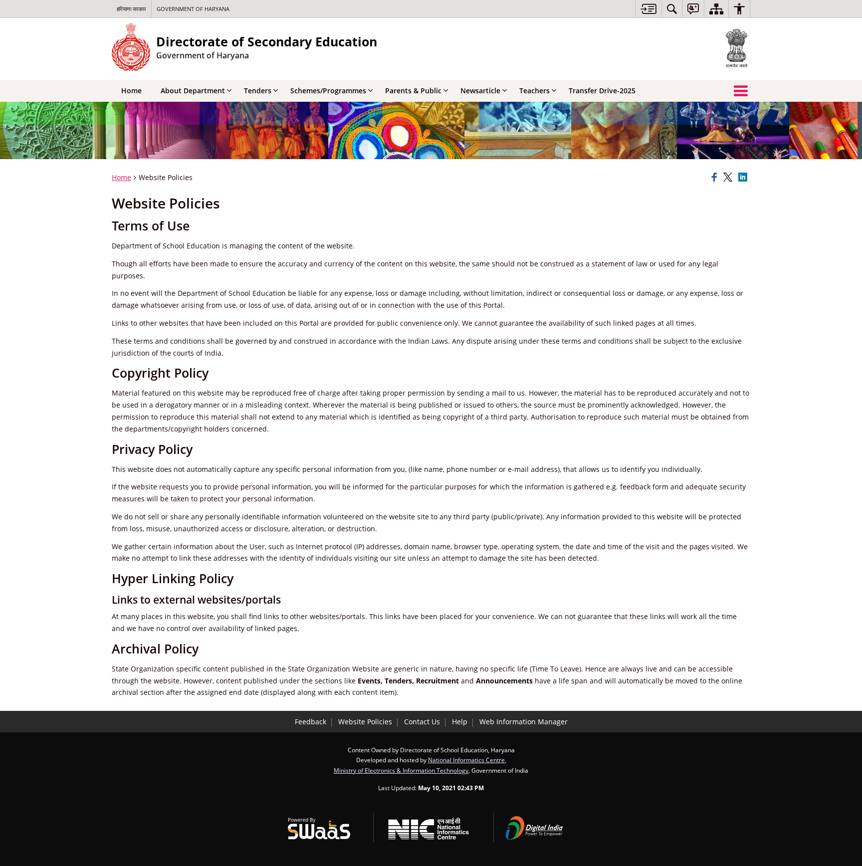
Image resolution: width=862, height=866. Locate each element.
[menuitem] (672, 8)
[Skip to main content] (648, 8)
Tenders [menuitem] (257, 90)
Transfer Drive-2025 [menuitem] (602, 90)
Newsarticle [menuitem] (480, 90)
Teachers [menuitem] (534, 90)
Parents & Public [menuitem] (413, 90)
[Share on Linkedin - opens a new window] (744, 178)
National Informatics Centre (466, 760)
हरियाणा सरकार (131, 8)
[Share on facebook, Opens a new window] (716, 178)
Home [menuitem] (131, 90)
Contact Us (422, 721)
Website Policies (365, 721)
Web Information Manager (523, 721)
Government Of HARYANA (193, 8)
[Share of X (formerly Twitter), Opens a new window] (729, 178)
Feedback (310, 721)
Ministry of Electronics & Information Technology (401, 770)
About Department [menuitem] (193, 90)
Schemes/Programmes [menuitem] (328, 90)
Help (459, 721)
